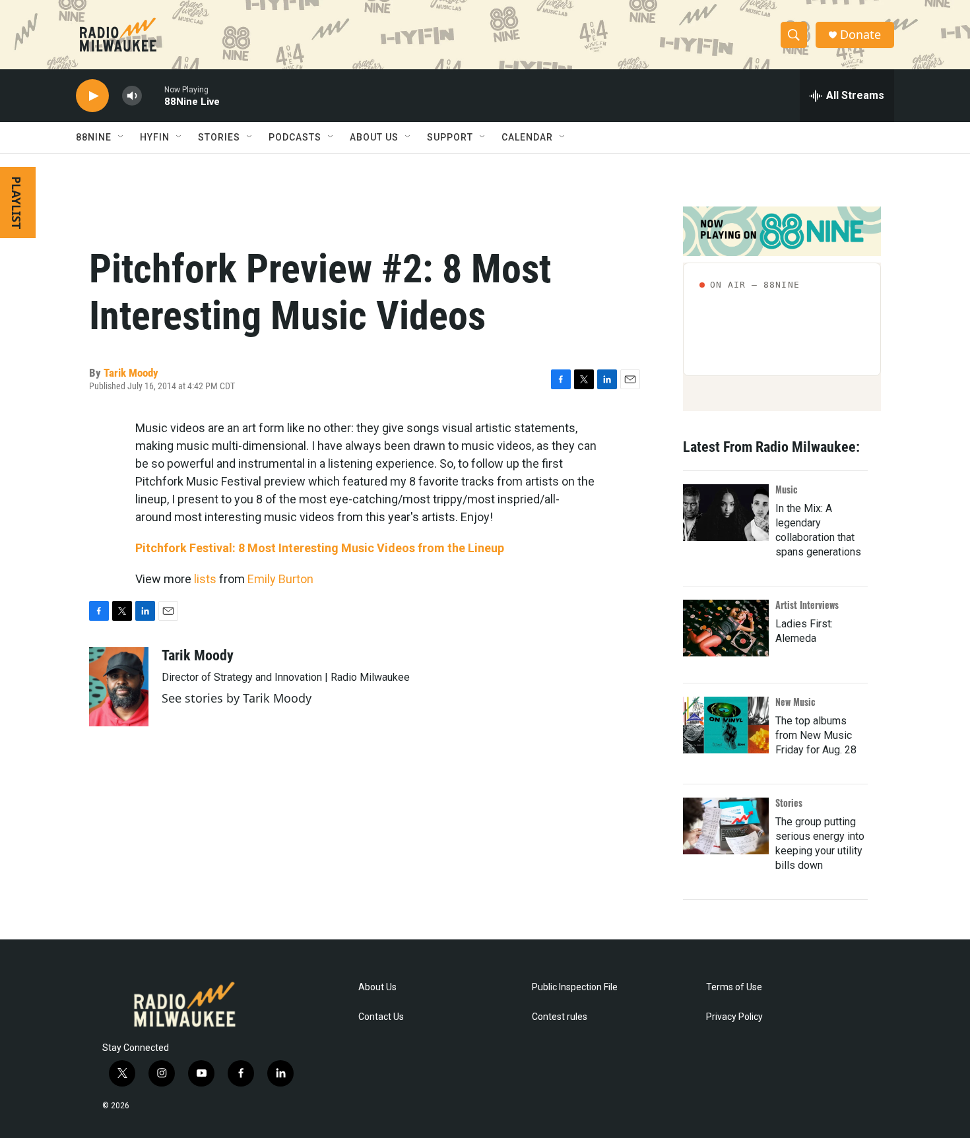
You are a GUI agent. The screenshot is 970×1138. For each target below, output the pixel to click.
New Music (795, 702)
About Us (377, 987)
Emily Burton (280, 579)
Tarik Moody (131, 372)
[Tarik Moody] (118, 686)
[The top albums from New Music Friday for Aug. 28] (726, 725)
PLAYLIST (16, 202)
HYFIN (155, 137)
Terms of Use (734, 987)
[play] (92, 96)
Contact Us (381, 1017)
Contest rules (559, 1017)
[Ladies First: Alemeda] (726, 628)
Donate (860, 35)
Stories (788, 802)
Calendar (527, 137)
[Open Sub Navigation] (121, 137)
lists (205, 579)
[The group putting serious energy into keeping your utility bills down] (726, 826)
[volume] (132, 96)
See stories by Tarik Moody (236, 698)
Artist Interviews (807, 605)
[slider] (153, 95)
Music (786, 489)
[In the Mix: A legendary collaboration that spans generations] (726, 512)
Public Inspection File (575, 987)
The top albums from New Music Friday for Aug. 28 (816, 735)
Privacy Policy (734, 1017)
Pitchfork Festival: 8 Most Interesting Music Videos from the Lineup (319, 548)
